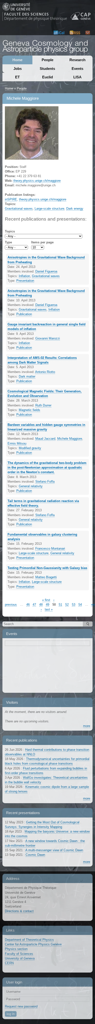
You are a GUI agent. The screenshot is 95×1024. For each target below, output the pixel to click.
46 (28, 604)
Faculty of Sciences (19, 954)
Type (8, 242)
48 (41, 604)
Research (77, 60)
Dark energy (74, 208)
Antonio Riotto (45, 372)
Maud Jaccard (45, 438)
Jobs (17, 68)
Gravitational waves (19, 208)
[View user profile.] (31, 157)
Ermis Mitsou (17, 443)
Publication (24, 314)
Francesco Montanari (50, 548)
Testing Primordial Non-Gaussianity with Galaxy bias (47, 568)
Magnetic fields (29, 410)
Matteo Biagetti (46, 577)
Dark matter (27, 376)
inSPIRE (11, 199)
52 (67, 604)
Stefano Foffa (45, 481)
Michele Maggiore (69, 438)
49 (47, 604)
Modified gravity (30, 448)
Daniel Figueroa (46, 271)
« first (46, 600)
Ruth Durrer (43, 405)
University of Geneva (20, 958)
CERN (9, 963)
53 (73, 604)
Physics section (16, 949)
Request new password (21, 1006)
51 (60, 604)
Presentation (25, 280)
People (47, 60)
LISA (77, 77)
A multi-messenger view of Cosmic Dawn (54, 850)
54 (80, 604)
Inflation (24, 276)
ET (17, 77)
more (86, 726)
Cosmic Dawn (35, 855)
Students (47, 68)
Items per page (42, 242)
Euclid (47, 77)
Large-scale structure (49, 208)
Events (77, 68)
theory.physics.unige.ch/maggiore (37, 180)
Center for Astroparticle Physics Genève (33, 944)
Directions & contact (19, 911)
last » (49, 609)
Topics (10, 231)
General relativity (31, 486)
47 (34, 604)
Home (17, 60)
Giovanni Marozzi (47, 338)
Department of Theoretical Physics (29, 939)
